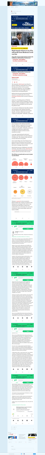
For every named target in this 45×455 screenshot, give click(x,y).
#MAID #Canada (11, 439)
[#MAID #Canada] (12, 436)
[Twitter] (21, 453)
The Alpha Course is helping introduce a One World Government (22, 435)
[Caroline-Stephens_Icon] (22, 453)
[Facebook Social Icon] (24, 453)
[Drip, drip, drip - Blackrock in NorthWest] (32, 436)
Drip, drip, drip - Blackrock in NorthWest (32, 440)
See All (36, 432)
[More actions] (33, 11)
